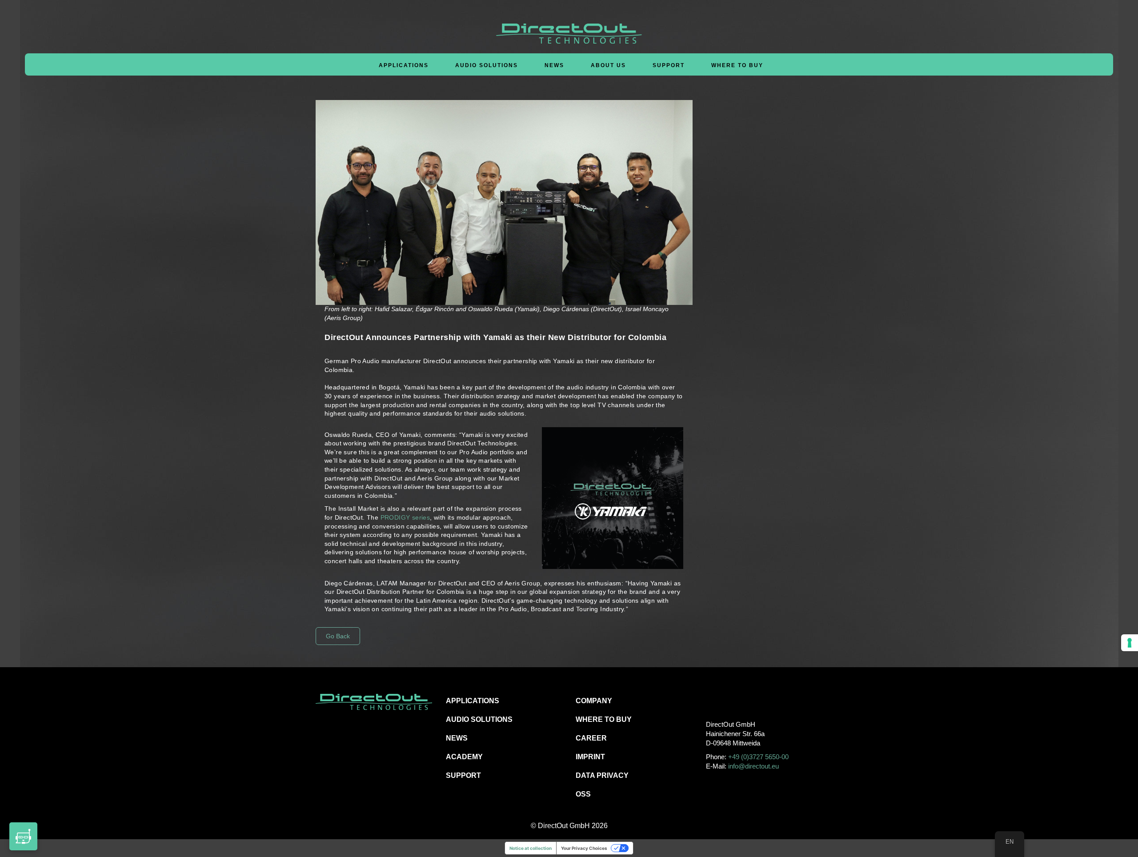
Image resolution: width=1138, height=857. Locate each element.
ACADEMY (464, 757)
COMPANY (594, 701)
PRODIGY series (405, 517)
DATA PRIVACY (602, 775)
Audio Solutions (486, 65)
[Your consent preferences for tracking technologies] (1129, 642)
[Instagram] (732, 700)
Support (669, 65)
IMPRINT (590, 757)
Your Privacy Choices (584, 848)
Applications (404, 65)
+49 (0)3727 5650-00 (758, 757)
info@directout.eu (753, 766)
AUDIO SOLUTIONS (479, 719)
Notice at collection (530, 848)
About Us (608, 65)
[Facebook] (712, 700)
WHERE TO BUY (737, 65)
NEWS (457, 738)
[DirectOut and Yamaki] (613, 498)
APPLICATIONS (472, 701)
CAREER (591, 738)
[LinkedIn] (752, 700)
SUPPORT (463, 775)
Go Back (338, 636)
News (554, 65)
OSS (583, 794)
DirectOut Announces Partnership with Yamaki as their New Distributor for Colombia (496, 337)
